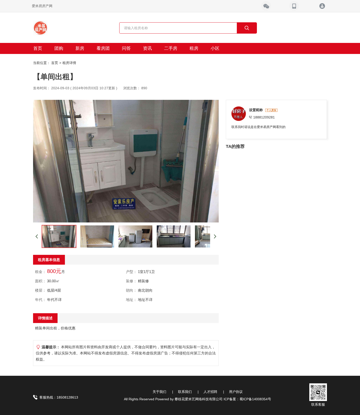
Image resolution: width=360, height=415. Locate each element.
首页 (37, 48)
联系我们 (185, 392)
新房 (79, 48)
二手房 (170, 48)
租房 (194, 48)
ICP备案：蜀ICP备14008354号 (247, 399)
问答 (126, 48)
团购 (58, 48)
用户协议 (236, 392)
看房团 (103, 48)
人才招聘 (210, 392)
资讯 (147, 48)
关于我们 (159, 392)
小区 (215, 48)
